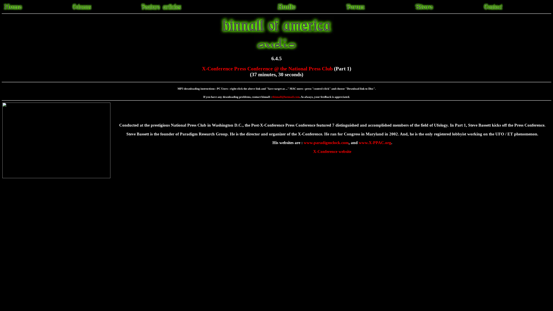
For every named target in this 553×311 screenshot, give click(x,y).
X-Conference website (332, 151)
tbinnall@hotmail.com (286, 96)
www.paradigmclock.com (326, 142)
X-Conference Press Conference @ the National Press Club (267, 68)
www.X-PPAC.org (375, 142)
